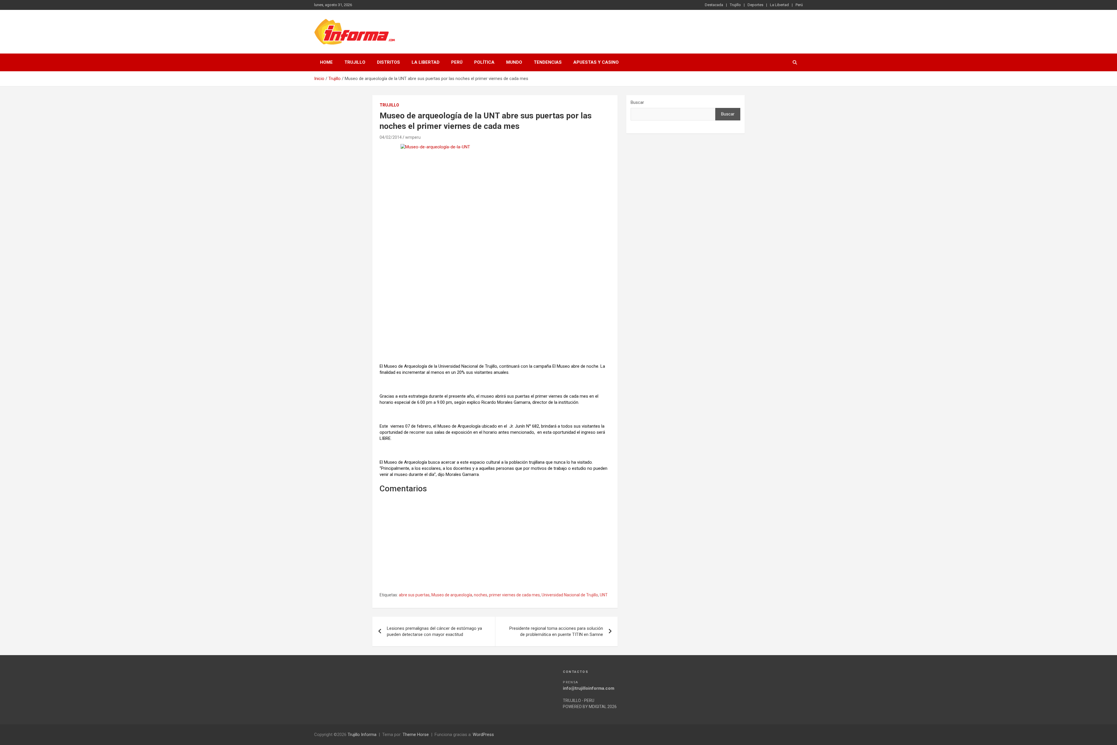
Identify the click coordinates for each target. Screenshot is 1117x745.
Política (484, 62)
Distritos (388, 62)
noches (480, 595)
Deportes (755, 5)
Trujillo (735, 5)
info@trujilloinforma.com (588, 688)
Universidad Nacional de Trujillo (570, 595)
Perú (799, 5)
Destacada (714, 5)
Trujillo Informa (362, 734)
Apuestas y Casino (596, 62)
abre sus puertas (414, 595)
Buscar (637, 102)
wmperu (413, 137)
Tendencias (548, 62)
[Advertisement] (495, 317)
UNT (604, 595)
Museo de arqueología (451, 595)
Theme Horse (416, 734)
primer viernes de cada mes (514, 595)
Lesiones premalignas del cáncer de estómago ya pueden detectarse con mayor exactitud (434, 631)
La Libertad (779, 5)
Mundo (514, 62)
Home (326, 62)
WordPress (483, 734)
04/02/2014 (391, 137)
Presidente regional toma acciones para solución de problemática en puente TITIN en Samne (556, 631)
